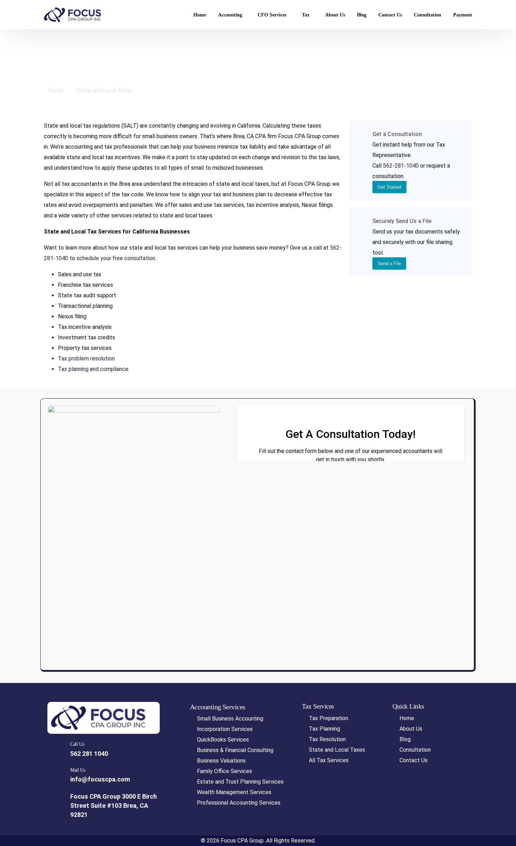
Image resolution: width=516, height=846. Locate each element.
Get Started (389, 187)
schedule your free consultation (116, 258)
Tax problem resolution (86, 358)
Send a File (389, 263)
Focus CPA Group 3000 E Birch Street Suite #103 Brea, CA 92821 (113, 806)
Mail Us (77, 770)
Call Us (77, 744)
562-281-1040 (401, 165)
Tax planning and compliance (93, 369)
